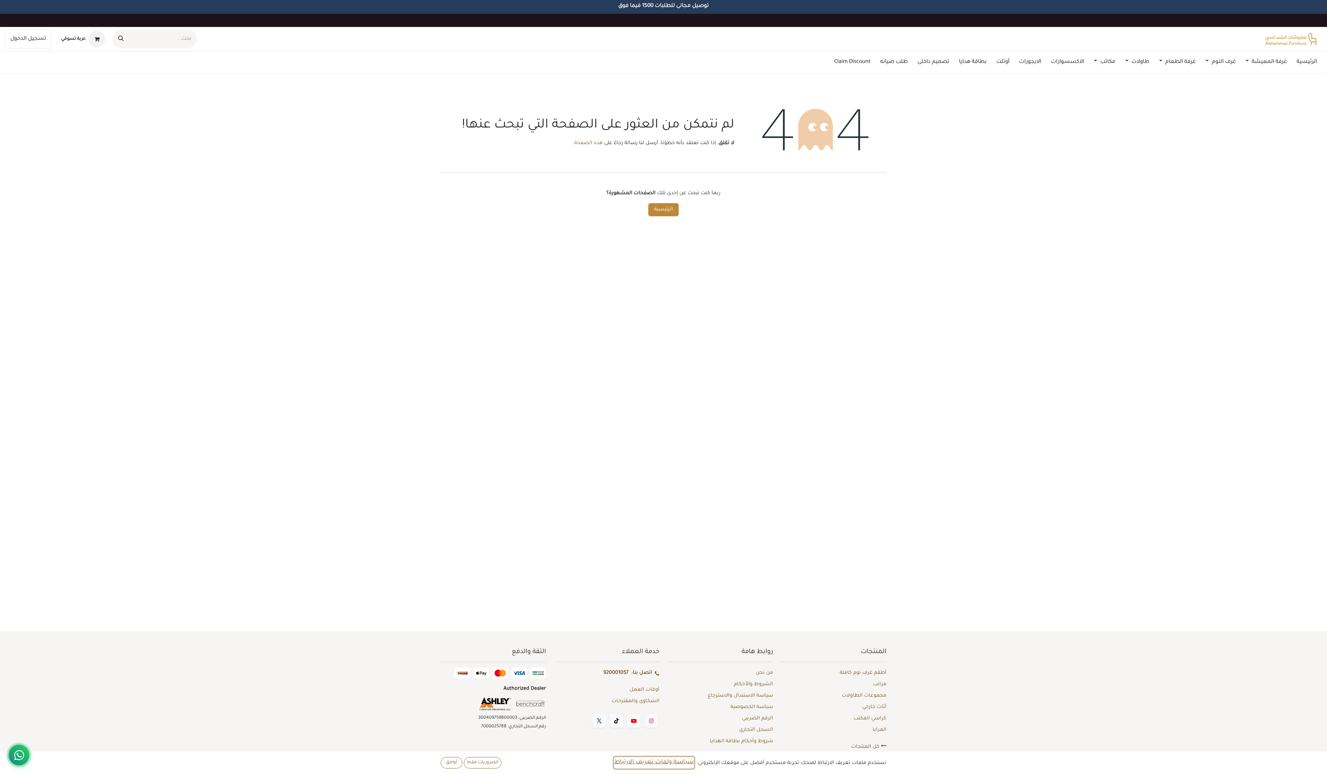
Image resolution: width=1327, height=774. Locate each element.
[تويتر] (599, 721)
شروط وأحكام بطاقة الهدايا (741, 741)
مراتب (879, 684)
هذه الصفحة (588, 143)
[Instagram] (651, 721)
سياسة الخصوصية (752, 707)
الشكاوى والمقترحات (635, 701)
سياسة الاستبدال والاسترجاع (740, 696)
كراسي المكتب (870, 718)
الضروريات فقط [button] (482, 762)
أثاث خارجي (874, 707)
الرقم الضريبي (757, 718)
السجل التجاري (756, 730)
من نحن (764, 673)
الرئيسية (663, 210)
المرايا (879, 730)
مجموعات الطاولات (864, 696)
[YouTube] (634, 721)
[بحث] (121, 39)
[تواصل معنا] (19, 755)
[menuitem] (1307, 62)
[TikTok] (616, 721)
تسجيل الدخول (28, 39)
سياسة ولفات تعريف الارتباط (654, 762)
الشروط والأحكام (753, 684)
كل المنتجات (866, 747)
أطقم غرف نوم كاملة (863, 673)
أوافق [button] (451, 762)
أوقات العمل (644, 690)
